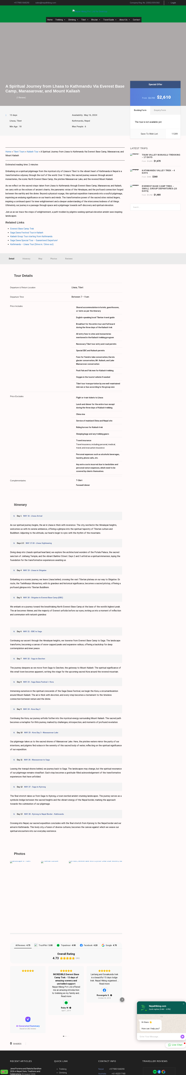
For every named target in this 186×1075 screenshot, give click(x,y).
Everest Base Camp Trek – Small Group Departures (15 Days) (159, 188)
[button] (10, 999)
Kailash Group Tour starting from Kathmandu (31, 236)
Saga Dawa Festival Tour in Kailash (26, 232)
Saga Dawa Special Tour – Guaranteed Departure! (34, 240)
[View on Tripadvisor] (66, 1002)
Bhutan (94, 20)
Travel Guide (108, 20)
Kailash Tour (32, 151)
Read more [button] (66, 996)
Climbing (72, 20)
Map (40, 259)
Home (50, 20)
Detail (11, 259)
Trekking (59, 20)
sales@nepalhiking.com (45, 3)
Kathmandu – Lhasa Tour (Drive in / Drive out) (32, 244)
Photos (53, 259)
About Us (123, 20)
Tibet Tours (19, 151)
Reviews (69, 259)
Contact (136, 20)
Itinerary (26, 259)
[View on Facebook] (104, 990)
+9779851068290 (21, 3)
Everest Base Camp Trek (22, 228)
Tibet (83, 20)
